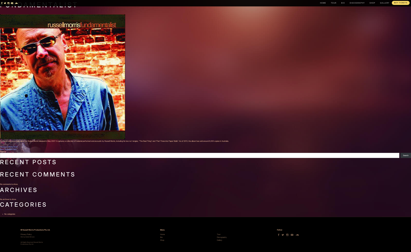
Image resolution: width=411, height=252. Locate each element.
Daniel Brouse (30, 237)
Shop (372, 3)
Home (323, 3)
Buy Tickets (400, 3)
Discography (357, 3)
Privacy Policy (26, 234)
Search (3, 152)
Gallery (384, 3)
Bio (343, 3)
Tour (334, 3)
